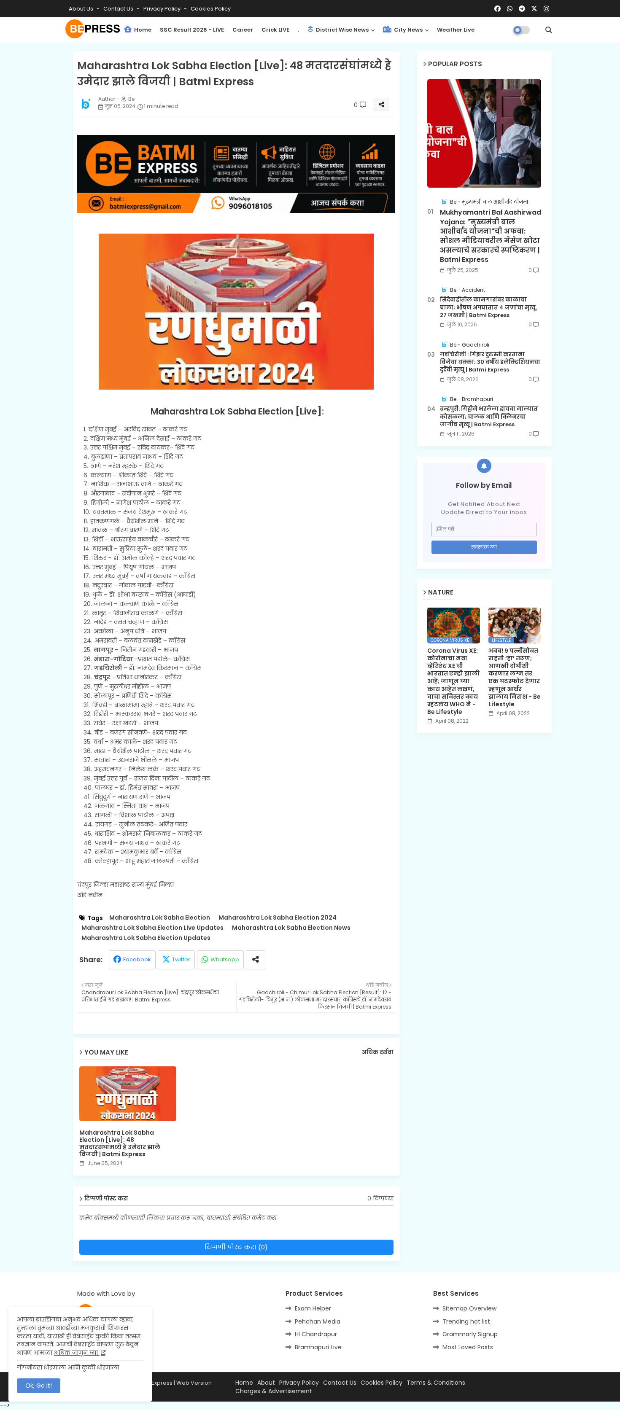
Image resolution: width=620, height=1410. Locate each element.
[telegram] (522, 8)
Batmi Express (154, 1383)
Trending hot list (466, 1321)
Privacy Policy (162, 9)
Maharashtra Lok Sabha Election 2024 (277, 918)
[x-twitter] (534, 8)
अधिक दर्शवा (378, 1052)
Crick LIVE (275, 30)
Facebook (137, 959)
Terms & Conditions (436, 1383)
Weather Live (455, 30)
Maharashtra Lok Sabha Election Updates (145, 938)
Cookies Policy (211, 9)
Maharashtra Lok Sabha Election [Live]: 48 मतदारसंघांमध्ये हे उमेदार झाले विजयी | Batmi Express (119, 1143)
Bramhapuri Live (318, 1347)
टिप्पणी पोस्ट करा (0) (236, 1247)
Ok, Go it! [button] (38, 1385)
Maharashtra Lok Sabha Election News (291, 928)
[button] (548, 30)
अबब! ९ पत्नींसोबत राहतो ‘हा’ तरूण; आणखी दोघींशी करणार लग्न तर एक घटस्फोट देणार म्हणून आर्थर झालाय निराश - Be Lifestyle (514, 677)
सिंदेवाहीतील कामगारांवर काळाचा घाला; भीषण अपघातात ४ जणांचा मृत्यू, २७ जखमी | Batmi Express (488, 307)
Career (242, 30)
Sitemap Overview (469, 1308)
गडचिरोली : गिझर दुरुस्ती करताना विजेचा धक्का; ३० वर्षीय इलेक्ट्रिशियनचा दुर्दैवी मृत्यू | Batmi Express (490, 362)
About (266, 1383)
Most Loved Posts (467, 1347)
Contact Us (339, 1383)
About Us (81, 9)
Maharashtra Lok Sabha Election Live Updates (152, 928)
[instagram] (546, 8)
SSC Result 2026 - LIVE (192, 30)
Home (142, 30)
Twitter (181, 959)
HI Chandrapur (316, 1334)
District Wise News (342, 30)
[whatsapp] (509, 8)
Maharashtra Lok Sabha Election (159, 918)
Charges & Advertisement (273, 1391)
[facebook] (497, 8)
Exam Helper (313, 1308)
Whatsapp (224, 959)
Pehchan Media (317, 1321)
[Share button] (255, 959)
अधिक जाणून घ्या (77, 1352)
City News (408, 30)
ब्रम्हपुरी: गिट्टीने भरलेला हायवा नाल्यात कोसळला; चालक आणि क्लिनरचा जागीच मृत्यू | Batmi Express (489, 416)
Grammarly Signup (470, 1334)
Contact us (119, 9)
